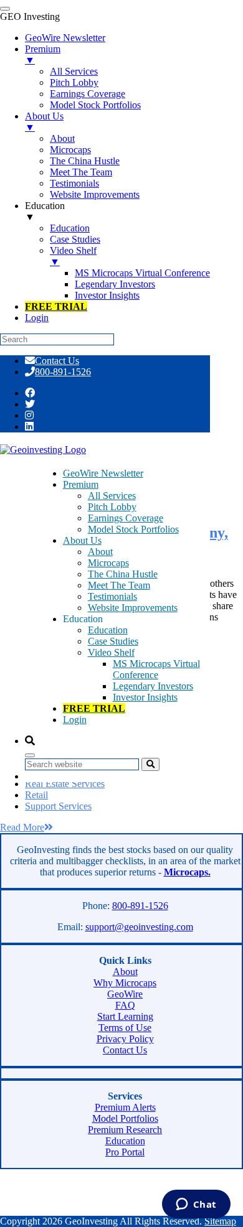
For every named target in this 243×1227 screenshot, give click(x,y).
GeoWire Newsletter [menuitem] (65, 37)
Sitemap (220, 1221)
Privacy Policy (125, 1038)
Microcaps (108, 563)
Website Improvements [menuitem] (95, 194)
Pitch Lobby (112, 507)
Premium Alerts (125, 1107)
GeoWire (125, 994)
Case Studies (113, 641)
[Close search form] (30, 755)
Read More (22, 827)
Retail (36, 795)
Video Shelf (111, 652)
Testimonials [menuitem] (74, 183)
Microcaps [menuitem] (70, 149)
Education (108, 630)
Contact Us (57, 360)
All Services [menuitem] (74, 71)
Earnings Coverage (125, 518)
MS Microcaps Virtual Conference (156, 669)
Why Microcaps (124, 982)
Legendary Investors (153, 686)
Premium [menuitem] (42, 54)
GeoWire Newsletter (103, 473)
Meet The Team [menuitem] (81, 172)
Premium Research (125, 1129)
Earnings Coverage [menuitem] (87, 93)
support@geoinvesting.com (139, 926)
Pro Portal (125, 1152)
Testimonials (112, 596)
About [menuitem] (62, 138)
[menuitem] (56, 306)
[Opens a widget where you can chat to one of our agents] (196, 1205)
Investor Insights (145, 697)
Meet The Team (119, 585)
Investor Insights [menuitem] (107, 295)
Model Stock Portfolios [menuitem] (95, 105)
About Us (82, 540)
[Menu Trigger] (5, 9)
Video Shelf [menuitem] (73, 256)
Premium (80, 484)
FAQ (125, 1005)
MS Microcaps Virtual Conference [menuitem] (142, 273)
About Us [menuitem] (44, 122)
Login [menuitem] (37, 317)
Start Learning (125, 1016)
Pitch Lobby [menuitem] (74, 82)
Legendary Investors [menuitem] (115, 284)
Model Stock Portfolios (133, 529)
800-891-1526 (63, 371)
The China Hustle (123, 574)
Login (75, 719)
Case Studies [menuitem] (75, 239)
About (100, 551)
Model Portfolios (125, 1118)
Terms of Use (124, 1027)
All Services (112, 495)
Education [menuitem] (45, 211)
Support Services (58, 806)
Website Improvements (133, 607)
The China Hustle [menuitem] (85, 161)
